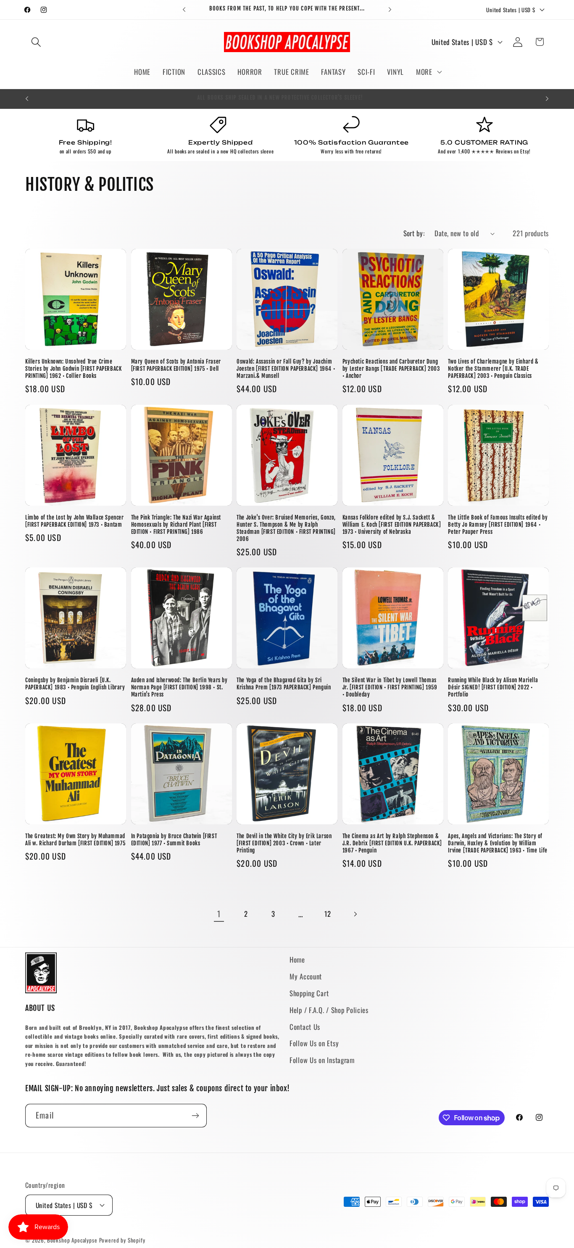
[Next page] (355, 914)
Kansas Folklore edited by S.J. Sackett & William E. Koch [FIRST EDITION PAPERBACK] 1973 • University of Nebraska (391, 524)
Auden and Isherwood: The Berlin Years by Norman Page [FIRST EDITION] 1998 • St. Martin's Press (179, 687)
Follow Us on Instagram (322, 1060)
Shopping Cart (309, 993)
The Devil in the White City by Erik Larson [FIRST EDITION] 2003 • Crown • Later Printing (284, 843)
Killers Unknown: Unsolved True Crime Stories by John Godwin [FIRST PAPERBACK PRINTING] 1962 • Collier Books (73, 368)
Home (297, 959)
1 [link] (219, 914)
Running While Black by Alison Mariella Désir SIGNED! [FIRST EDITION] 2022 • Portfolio (493, 687)
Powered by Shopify (122, 1240)
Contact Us (305, 1026)
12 (327, 913)
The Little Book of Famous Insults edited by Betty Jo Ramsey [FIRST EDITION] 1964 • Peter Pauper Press (498, 524)
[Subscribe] (195, 1115)
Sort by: (414, 233)
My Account (306, 976)
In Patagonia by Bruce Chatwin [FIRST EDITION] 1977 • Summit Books (174, 840)
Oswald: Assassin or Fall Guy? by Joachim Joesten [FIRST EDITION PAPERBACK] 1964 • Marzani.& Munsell (286, 368)
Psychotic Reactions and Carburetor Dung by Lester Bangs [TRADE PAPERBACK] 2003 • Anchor (391, 368)
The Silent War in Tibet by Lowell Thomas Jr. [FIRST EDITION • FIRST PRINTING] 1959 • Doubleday (389, 687)
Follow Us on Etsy (314, 1043)
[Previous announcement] (184, 9)
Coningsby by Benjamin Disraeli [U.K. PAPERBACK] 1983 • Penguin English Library (75, 684)
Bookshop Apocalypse (72, 1240)
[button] (36, 42)
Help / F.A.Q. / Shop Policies (329, 1010)
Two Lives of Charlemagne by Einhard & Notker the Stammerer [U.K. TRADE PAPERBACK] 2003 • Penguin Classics (493, 368)
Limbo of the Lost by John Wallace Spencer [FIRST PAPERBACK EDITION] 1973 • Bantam (74, 521)
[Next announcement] (390, 9)
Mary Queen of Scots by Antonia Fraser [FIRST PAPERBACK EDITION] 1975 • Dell (176, 365)
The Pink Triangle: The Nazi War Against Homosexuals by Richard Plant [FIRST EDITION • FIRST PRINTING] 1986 (176, 524)
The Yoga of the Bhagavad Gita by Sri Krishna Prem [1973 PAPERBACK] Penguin (284, 684)
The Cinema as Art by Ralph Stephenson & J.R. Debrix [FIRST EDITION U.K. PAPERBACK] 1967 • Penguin (392, 843)
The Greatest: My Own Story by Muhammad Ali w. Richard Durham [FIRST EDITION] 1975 (75, 840)
